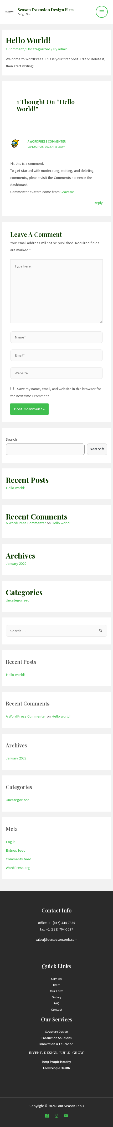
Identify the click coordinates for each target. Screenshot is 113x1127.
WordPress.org (18, 867)
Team (56, 984)
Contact (56, 1009)
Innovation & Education (56, 1044)
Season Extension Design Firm (46, 9)
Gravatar (67, 191)
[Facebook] (47, 1116)
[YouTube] (66, 1116)
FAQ (56, 1003)
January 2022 (16, 563)
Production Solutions (56, 1038)
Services (56, 978)
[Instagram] (56, 1116)
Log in (11, 841)
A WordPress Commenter (47, 141)
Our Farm (56, 991)
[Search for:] (56, 630)
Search (11, 439)
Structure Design (56, 1031)
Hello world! (15, 487)
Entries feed (15, 850)
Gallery (56, 997)
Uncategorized (38, 49)
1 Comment (15, 49)
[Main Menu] (102, 12)
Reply (98, 202)
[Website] (56, 374)
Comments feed (18, 859)
